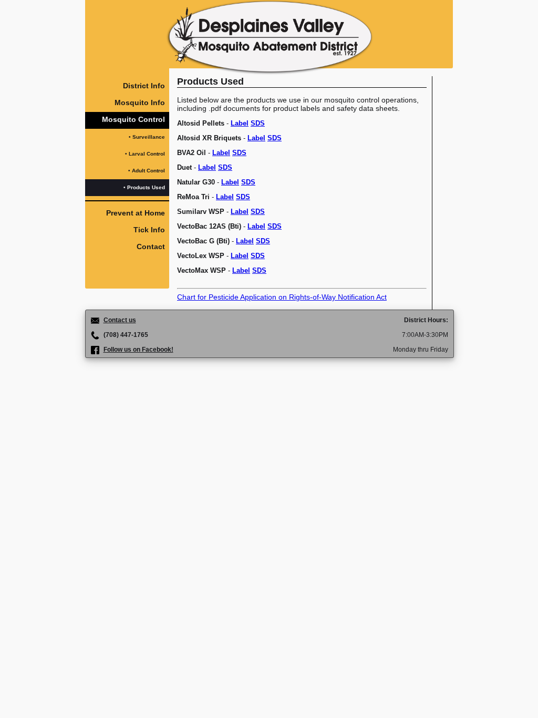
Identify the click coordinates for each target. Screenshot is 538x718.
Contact (151, 246)
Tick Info (149, 229)
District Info (144, 85)
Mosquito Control (133, 119)
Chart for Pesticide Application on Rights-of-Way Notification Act (282, 297)
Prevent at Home (135, 213)
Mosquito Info (140, 102)
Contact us (120, 320)
